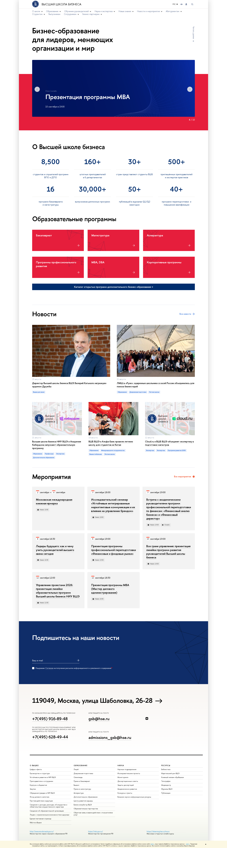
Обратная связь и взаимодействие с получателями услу (93, 813)
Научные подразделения (127, 769)
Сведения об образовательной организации (47, 811)
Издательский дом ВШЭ (170, 773)
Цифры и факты (36, 769)
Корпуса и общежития (38, 785)
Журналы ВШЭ (166, 789)
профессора (49, 454)
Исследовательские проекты (129, 773)
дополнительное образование (43, 458)
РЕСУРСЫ (165, 765)
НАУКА (121, 765)
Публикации (165, 793)
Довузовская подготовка (83, 773)
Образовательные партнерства (86, 808)
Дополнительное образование (86, 797)
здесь (152, 844)
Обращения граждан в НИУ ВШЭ (42, 793)
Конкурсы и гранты (125, 793)
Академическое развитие (127, 789)
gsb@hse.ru (99, 718)
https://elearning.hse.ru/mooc (158, 831)
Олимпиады (78, 777)
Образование (122, 392)
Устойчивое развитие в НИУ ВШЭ (43, 777)
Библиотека (165, 769)
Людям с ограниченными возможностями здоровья (49, 815)
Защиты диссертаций (126, 785)
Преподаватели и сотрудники (41, 781)
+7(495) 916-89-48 (50, 718)
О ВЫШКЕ (34, 765)
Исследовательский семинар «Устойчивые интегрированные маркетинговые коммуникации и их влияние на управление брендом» (113, 505)
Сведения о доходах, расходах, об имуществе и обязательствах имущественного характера (48, 806)
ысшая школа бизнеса (61, 4)
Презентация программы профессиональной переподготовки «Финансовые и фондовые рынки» (113, 550)
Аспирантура (79, 793)
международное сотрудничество (113, 450)
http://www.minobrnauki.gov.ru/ (42, 831)
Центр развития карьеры (83, 801)
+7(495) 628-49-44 (50, 737)
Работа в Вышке (36, 822)
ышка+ (76, 785)
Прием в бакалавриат (82, 781)
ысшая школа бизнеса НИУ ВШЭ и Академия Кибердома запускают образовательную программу (56, 445)
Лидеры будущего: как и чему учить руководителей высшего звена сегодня (55, 550)
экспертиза (60, 454)
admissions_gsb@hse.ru (110, 737)
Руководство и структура (40, 773)
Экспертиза (150, 450)
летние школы (154, 392)
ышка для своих (38, 392)
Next (189, 89)
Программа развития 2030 (177, 450)
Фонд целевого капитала (39, 797)
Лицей (76, 769)
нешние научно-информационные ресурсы (134, 797)
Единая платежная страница (40, 819)
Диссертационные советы (128, 781)
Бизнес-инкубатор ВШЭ (83, 805)
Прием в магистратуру (82, 789)
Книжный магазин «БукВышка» (172, 777)
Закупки (33, 789)
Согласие (49, 668)
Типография (165, 781)
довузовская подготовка (138, 392)
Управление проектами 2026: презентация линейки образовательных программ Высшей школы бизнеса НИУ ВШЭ (58, 590)
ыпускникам (54, 14)
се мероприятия (182, 476)
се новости (185, 314)
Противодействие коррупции (41, 801)
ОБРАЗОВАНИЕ (80, 765)
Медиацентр (166, 785)
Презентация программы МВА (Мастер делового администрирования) (110, 588)
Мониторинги (123, 777)
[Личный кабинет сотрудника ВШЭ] (186, 4)
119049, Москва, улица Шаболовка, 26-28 (92, 700)
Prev (37, 89)
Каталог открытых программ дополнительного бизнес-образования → (113, 287)
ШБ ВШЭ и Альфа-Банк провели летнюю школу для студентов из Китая (111, 443)
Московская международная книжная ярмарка (54, 501)
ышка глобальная (95, 454)
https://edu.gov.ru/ (95, 831)
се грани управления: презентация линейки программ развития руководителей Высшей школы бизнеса (168, 551)
